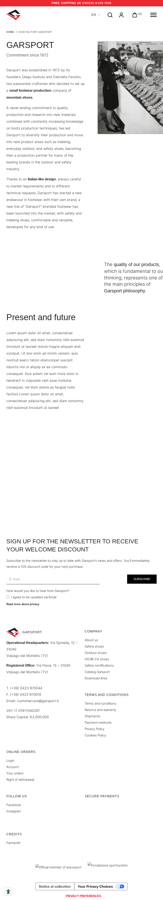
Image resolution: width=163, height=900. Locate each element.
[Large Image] (130, 87)
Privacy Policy (94, 729)
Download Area (96, 678)
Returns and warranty (100, 710)
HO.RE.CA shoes (97, 659)
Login (10, 760)
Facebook (13, 805)
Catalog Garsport (97, 672)
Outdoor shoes (96, 653)
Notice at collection (55, 886)
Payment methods (98, 723)
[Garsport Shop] (13, 15)
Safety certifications (99, 665)
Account (12, 767)
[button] (153, 14)
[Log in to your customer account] (121, 15)
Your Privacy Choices (95, 886)
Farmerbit (13, 843)
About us (91, 640)
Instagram (13, 811)
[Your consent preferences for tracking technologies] (83, 896)
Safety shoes (94, 646)
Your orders (15, 773)
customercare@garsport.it (38, 701)
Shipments (92, 716)
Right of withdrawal (20, 780)
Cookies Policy (95, 735)
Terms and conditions (100, 703)
